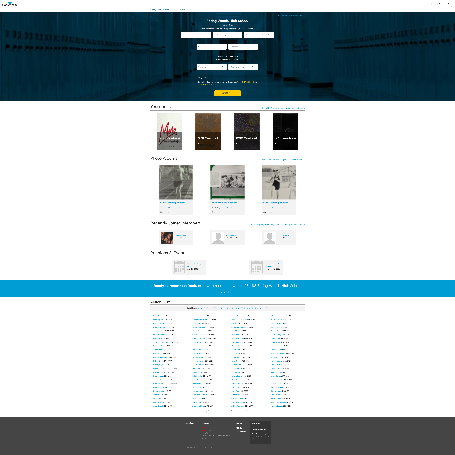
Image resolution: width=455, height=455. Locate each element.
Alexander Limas (198, 406)
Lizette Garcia (197, 331)
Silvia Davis (157, 399)
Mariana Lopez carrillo (239, 320)
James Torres (276, 376)
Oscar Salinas (276, 323)
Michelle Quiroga (237, 384)
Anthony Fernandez (199, 320)
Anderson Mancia (238, 327)
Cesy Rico (235, 391)
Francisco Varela (277, 384)
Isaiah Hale (196, 353)
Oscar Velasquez (277, 387)
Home (152, 10)
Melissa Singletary (277, 353)
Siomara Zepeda (277, 406)
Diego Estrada (158, 402)
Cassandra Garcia (199, 335)
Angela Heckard (180, 235)
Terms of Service (245, 82)
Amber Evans (197, 316)
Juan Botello (158, 350)
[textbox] (243, 47)
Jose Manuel (236, 335)
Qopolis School (276, 331)
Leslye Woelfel (276, 399)
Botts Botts (157, 353)
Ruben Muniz (231, 235)
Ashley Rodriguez (238, 406)
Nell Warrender (276, 391)
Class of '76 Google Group (194, 265)
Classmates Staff (175, 208)
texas (159, 10)
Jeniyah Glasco (198, 342)
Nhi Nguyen (235, 372)
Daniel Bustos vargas (161, 369)
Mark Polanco (236, 380)
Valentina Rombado (278, 316)
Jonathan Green (198, 346)
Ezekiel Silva (275, 338)
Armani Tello (275, 369)
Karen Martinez (237, 342)
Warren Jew (196, 387)
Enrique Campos (159, 372)
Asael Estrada (158, 406)
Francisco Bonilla (159, 346)
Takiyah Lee (196, 402)
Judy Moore (235, 353)
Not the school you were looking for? (290, 15)
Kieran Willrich (283, 235)
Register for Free (210, 411)
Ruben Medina (236, 350)
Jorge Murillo (236, 361)
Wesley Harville (198, 357)
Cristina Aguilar (159, 323)
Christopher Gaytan (199, 338)
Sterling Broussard (160, 357)
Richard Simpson (277, 346)
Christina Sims (276, 350)
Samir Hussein (197, 380)
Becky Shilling (276, 335)
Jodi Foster (196, 323)
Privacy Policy (204, 84)
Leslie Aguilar (158, 320)
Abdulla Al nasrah (159, 327)
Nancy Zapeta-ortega (279, 402)
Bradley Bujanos (159, 365)
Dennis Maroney (237, 338)
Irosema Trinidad (277, 380)
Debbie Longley (237, 316)
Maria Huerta (197, 372)
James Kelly (196, 399)
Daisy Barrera (158, 338)
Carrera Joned (197, 391)
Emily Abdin (157, 316)
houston (166, 10)
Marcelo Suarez (276, 361)
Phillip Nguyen (236, 369)
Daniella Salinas (276, 320)
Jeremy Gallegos (198, 327)
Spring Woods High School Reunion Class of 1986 (273, 265)
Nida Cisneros (158, 391)
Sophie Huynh (197, 384)
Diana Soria (275, 357)
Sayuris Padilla (236, 376)
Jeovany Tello (276, 372)
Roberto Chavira (159, 387)
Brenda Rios (236, 395)
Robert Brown (158, 361)
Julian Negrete (236, 365)
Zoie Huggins (197, 376)
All (199, 308)
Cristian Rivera (237, 399)
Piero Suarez (275, 365)
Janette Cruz (158, 395)
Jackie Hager (197, 350)
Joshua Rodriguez (238, 402)
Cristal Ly (235, 323)
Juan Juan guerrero (199, 395)
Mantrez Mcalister (238, 346)
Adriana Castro (159, 380)
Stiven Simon (276, 342)
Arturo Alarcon (158, 331)
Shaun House (197, 369)
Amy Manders (236, 331)
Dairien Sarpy (276, 327)
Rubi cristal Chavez (160, 384)
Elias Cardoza (158, 376)
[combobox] (243, 47)
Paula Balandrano (159, 335)
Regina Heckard (198, 361)
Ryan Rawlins (236, 387)
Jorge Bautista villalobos (162, 342)
